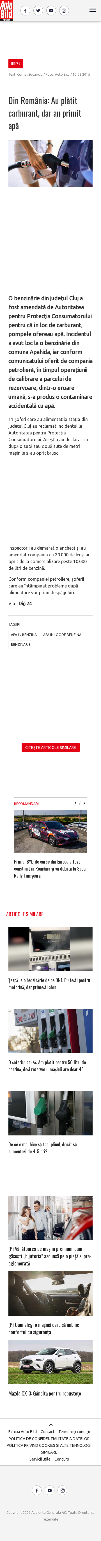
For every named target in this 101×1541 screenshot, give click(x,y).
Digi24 (25, 603)
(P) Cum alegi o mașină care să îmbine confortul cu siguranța (43, 1328)
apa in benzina (24, 635)
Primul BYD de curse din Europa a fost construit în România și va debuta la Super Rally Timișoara (50, 868)
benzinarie (21, 644)
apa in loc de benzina (62, 635)
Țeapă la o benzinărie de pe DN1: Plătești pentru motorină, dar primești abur (49, 984)
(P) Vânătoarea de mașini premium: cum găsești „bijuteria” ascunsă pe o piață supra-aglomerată (49, 1256)
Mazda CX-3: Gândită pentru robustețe (44, 1393)
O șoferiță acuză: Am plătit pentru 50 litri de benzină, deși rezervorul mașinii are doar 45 (47, 1066)
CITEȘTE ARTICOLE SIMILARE (50, 747)
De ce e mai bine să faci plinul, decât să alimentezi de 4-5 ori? (42, 1148)
